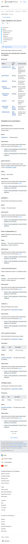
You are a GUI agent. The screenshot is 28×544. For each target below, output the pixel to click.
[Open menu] (2, 2)
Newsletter (3, 505)
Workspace (16, 2)
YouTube (3, 510)
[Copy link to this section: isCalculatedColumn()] (18, 268)
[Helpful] (10, 14)
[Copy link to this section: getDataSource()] (14, 126)
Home (2, 11)
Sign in (24, 1)
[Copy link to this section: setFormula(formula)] (17, 333)
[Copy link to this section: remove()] (9, 304)
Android (3, 519)
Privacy (7, 537)
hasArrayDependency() (6, 87)
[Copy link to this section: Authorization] (9, 141)
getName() (4, 81)
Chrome (3, 521)
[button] (14, 46)
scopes (20, 146)
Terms (2, 537)
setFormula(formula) (5, 107)
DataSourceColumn (14, 108)
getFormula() (5, 75)
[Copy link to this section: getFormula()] (12, 161)
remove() (4, 101)
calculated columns (16, 309)
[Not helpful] (12, 14)
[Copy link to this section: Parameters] (8, 343)
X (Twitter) (3, 507)
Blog (2, 503)
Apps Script (5, 6)
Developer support (5, 480)
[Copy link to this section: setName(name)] (13, 383)
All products (4, 531)
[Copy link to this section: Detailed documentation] (21, 121)
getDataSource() (6, 67)
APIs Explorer (4, 496)
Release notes (4, 478)
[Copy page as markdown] (7, 23)
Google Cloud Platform (6, 526)
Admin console (4, 489)
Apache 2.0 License (22, 445)
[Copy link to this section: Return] (6, 134)
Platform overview (5, 473)
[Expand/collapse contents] (9, 27)
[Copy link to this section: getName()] (10, 198)
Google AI (3, 528)
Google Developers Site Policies (15, 446)
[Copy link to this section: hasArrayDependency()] (18, 231)
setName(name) (6, 112)
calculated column (10, 167)
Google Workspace (10, 11)
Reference (24, 11)
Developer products (5, 476)
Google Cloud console (6, 494)
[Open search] (21, 2)
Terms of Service (5, 483)
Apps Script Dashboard (6, 491)
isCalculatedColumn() (5, 94)
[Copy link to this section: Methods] (8, 59)
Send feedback (6, 17)
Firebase (3, 524)
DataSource (14, 67)
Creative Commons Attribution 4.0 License (17, 443)
